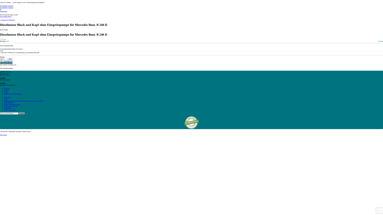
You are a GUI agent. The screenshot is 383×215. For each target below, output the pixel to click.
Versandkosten (8, 61)
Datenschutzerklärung (11, 106)
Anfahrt (6, 90)
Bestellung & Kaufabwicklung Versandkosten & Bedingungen (23, 101)
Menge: (2, 57)
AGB (5, 99)
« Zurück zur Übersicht (7, 20)
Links (6, 92)
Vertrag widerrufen (10, 110)
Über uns (7, 88)
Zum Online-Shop (5, 16)
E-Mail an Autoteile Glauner (13, 94)
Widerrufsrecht (8, 103)
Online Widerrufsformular (12, 104)
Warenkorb (3, 11)
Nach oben (3, 135)
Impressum (7, 108)
